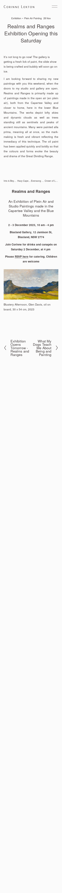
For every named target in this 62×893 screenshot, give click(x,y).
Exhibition (16, 18)
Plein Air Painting (33, 18)
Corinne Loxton (19, 6)
